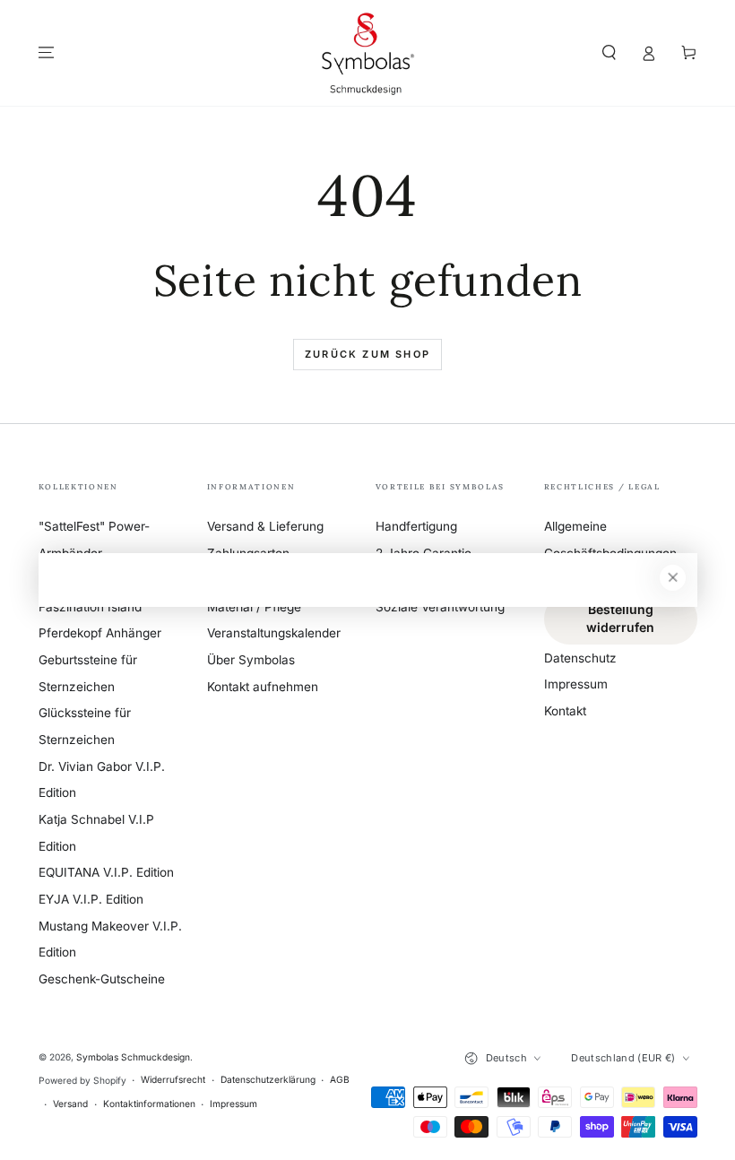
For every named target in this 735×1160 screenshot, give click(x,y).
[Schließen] (672, 577)
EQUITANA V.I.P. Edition (106, 872)
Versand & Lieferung (265, 526)
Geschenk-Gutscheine (102, 979)
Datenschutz (580, 658)
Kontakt (565, 711)
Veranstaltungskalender (274, 633)
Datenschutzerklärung (268, 1079)
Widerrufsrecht (173, 1079)
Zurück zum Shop (367, 354)
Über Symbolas (251, 660)
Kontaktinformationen (149, 1103)
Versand (70, 1103)
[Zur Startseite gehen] (367, 53)
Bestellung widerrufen (620, 619)
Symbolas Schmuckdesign (133, 1057)
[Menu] (46, 52)
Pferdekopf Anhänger (100, 633)
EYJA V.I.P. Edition (91, 899)
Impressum (576, 684)
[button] (609, 52)
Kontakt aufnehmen (262, 687)
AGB (340, 1079)
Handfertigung (416, 526)
